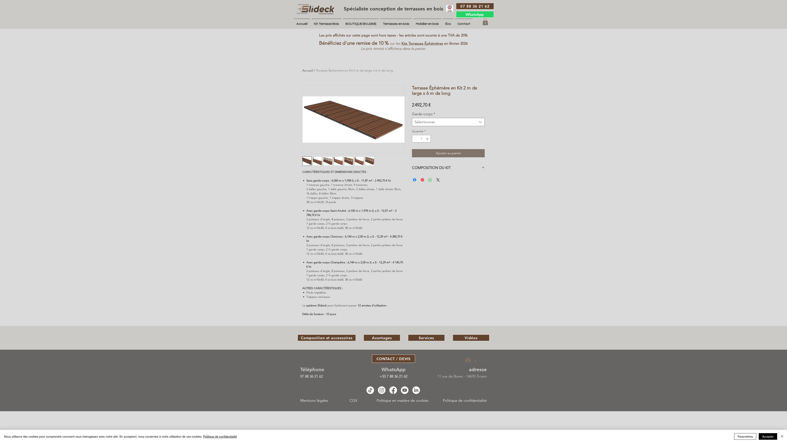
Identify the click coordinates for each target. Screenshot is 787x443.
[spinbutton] (421, 138)
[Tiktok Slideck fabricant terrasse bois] (370, 390)
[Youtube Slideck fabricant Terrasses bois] (404, 390)
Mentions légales (314, 400)
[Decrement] (415, 138)
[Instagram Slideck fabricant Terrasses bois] (382, 390)
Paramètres (745, 436)
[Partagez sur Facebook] (414, 179)
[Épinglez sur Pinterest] (422, 179)
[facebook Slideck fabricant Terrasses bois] (393, 390)
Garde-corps (423, 114)
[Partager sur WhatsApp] (430, 179)
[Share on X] (438, 179)
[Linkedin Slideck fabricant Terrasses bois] (416, 390)
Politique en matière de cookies (403, 400)
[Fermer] (782, 436)
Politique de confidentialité (465, 400)
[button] (485, 21)
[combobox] (448, 122)
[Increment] (427, 138)
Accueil (307, 70)
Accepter (768, 436)
